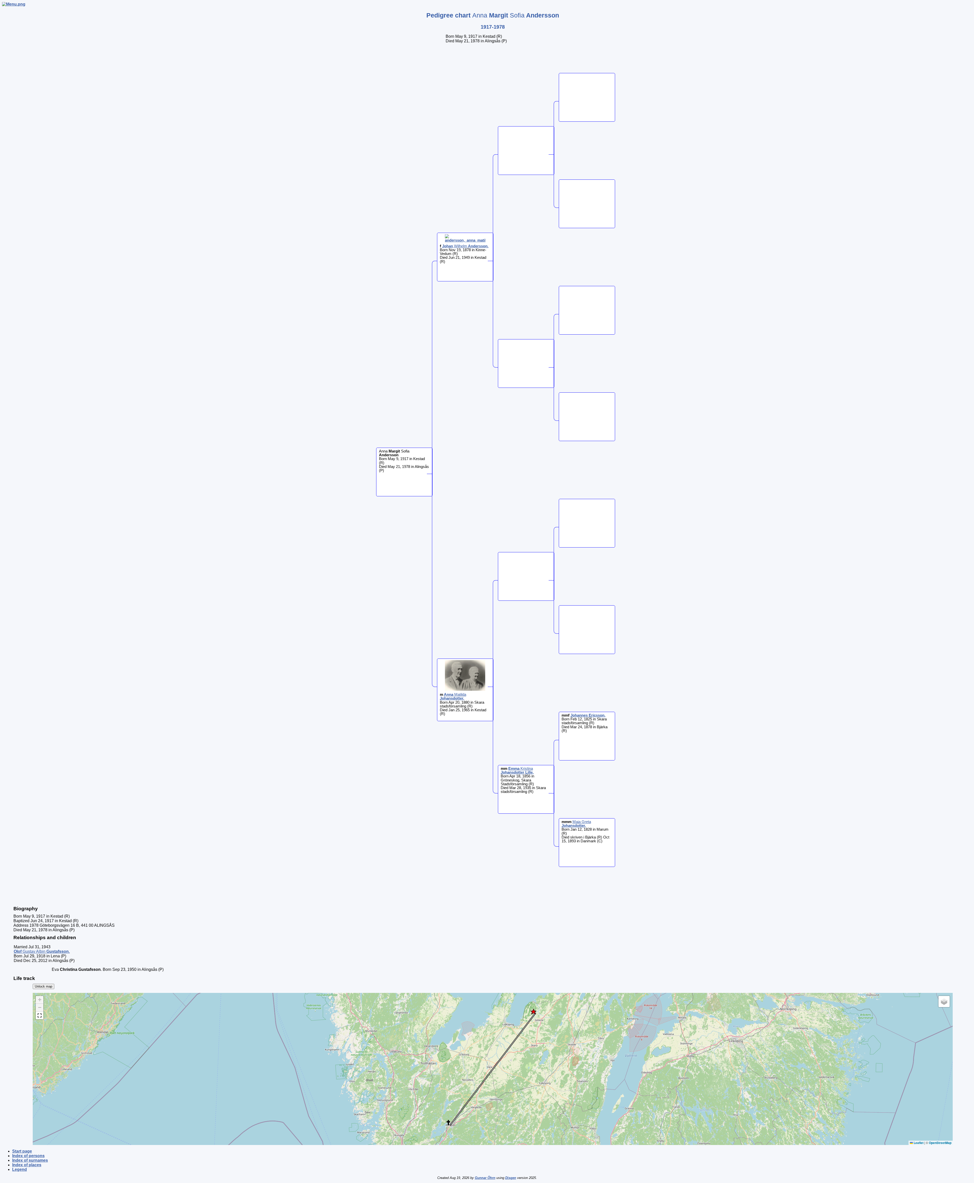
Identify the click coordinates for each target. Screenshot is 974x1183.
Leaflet (918, 1142)
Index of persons (28, 1156)
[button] (533, 1011)
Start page (22, 1151)
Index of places (26, 1165)
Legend (19, 1169)
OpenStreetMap (940, 1142)
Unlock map (43, 986)
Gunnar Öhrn (485, 1178)
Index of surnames (30, 1160)
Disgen (510, 1178)
